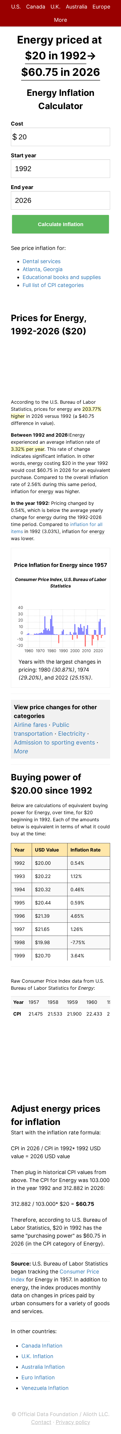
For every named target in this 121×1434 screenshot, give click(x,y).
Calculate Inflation (60, 224)
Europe (101, 7)
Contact (41, 1422)
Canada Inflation (42, 1346)
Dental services (41, 261)
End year (22, 187)
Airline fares (30, 724)
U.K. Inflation (37, 1356)
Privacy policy (73, 1422)
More (60, 20)
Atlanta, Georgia (43, 269)
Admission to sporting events (54, 742)
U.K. (55, 7)
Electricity (71, 733)
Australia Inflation (43, 1367)
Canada (35, 7)
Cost (17, 124)
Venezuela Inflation (45, 1388)
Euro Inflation (38, 1377)
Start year (23, 155)
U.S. (16, 7)
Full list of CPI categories (53, 285)
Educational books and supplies (62, 277)
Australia (76, 7)
